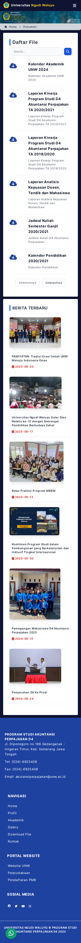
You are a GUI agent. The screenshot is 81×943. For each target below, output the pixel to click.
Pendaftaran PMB (22, 880)
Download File (19, 834)
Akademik (16, 820)
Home (13, 26)
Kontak (13, 841)
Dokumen (30, 26)
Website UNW (19, 866)
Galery (13, 827)
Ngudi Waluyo (32, 5)
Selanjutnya (53, 282)
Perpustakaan (19, 873)
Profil (12, 813)
